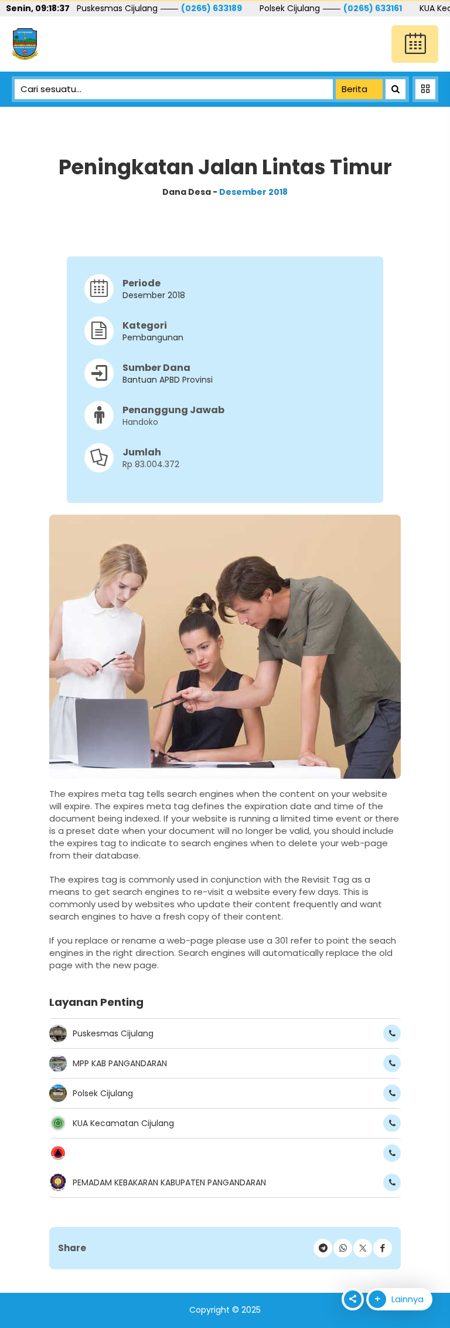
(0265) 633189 (211, 8)
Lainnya (406, 1299)
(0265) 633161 (372, 8)
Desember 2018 (253, 192)
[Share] (382, 1248)
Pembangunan (152, 337)
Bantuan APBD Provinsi (167, 380)
